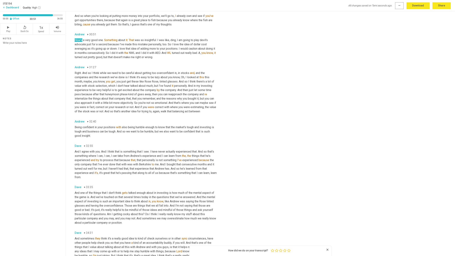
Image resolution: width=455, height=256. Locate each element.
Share (441, 5)
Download (418, 5)
